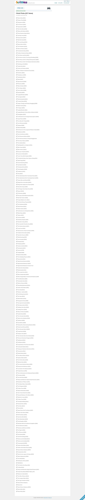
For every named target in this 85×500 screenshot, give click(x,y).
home (56, 2)
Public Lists (50, 497)
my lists (60, 2)
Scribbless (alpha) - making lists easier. (25, 2)
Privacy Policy (46, 497)
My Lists (20, 8)
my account (66, 2)
